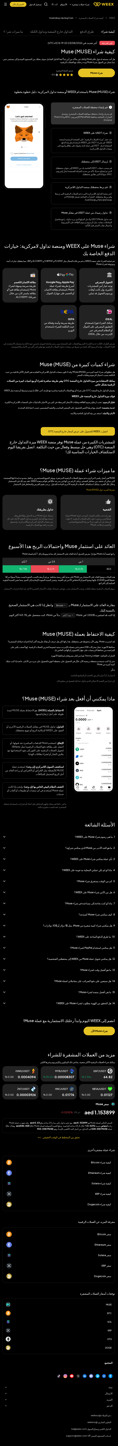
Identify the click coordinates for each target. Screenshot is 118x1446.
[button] (80, 4)
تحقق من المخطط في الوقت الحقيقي (59, 1137)
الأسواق (63, 4)
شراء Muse (96, 72)
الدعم (109, 1405)
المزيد (109, 1399)
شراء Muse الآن (99, 1031)
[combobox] (61, 605)
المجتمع (108, 1362)
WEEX (112, 17)
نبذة (110, 1387)
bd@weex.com (79, 1429)
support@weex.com (76, 1435)
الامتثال (108, 1393)
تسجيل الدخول (35, 4)
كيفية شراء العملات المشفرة (91, 17)
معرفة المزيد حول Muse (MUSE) (100, 489)
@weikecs (96, 1415)
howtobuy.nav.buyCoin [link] (61, 17)
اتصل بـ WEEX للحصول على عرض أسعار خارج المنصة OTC (78, 431)
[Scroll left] (55, 4)
